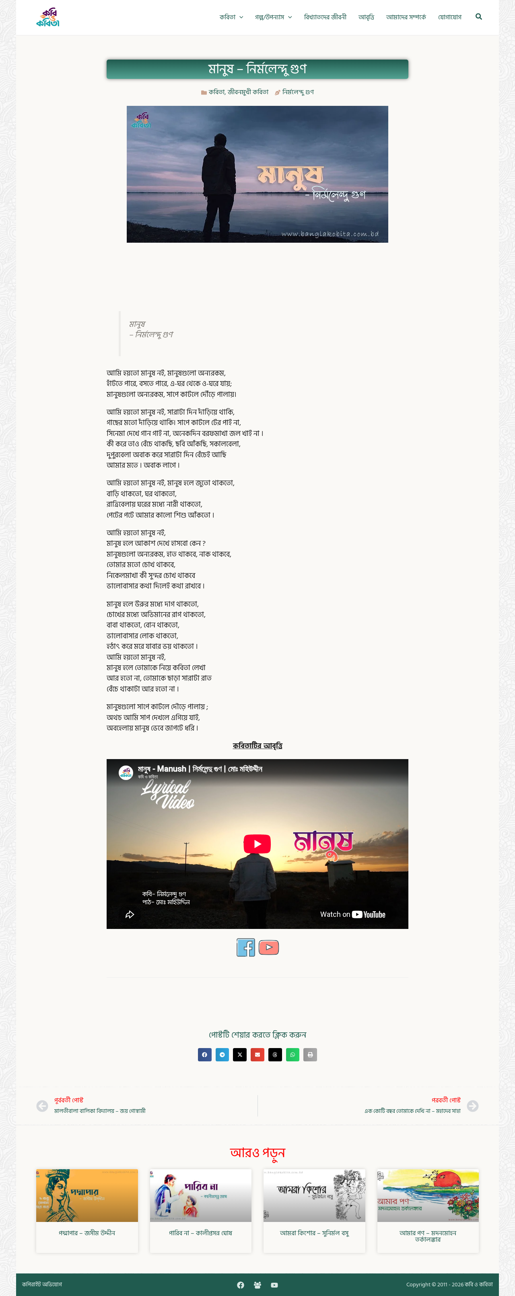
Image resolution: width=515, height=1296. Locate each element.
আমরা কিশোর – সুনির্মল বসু (314, 1233)
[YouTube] (274, 1285)
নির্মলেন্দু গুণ (298, 92)
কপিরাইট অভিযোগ (42, 1284)
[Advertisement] (257, 269)
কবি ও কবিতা (479, 1284)
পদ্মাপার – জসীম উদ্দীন (87, 1233)
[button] (239, 17)
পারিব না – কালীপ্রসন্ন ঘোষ (200, 1233)
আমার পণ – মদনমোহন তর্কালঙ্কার (428, 1236)
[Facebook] (240, 1285)
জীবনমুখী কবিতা (248, 92)
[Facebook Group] (257, 1285)
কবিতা (217, 92)
